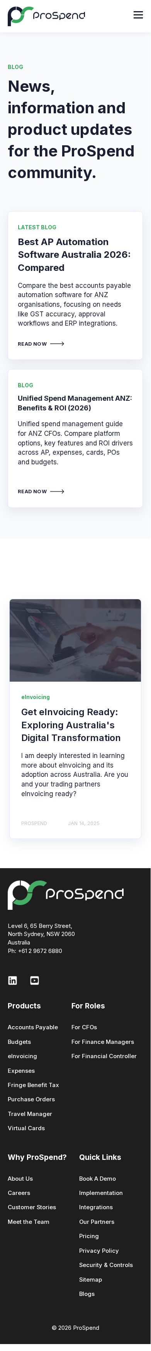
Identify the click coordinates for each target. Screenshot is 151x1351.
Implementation (101, 1193)
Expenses (21, 1071)
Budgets (19, 1042)
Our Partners (96, 1222)
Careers (19, 1193)
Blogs (87, 1294)
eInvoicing (22, 1056)
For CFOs (84, 1027)
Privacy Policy (99, 1251)
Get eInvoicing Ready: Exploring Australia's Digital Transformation (71, 724)
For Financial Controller (104, 1056)
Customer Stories (32, 1207)
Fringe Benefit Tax (33, 1085)
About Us (20, 1179)
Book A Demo (97, 1179)
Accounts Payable (33, 1027)
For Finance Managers (102, 1042)
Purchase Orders (31, 1099)
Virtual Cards (26, 1128)
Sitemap (90, 1280)
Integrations (96, 1207)
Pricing (89, 1236)
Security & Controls (106, 1265)
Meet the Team (28, 1222)
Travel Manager (30, 1114)
